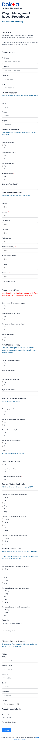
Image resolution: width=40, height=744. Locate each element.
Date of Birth (6, 75)
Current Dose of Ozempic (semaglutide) (14, 535)
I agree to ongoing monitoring (11, 476)
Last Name (5, 67)
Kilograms (5, 120)
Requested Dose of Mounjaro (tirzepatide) (15, 566)
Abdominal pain (7, 238)
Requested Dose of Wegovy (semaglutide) (15, 588)
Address (4, 654)
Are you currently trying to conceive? (13, 419)
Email (3, 84)
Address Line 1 (7, 657)
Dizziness (5, 273)
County (4, 683)
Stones (4, 103)
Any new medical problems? (11, 360)
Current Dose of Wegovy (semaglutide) (14, 516)
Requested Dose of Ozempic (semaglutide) (16, 607)
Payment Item (6, 715)
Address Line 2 (7, 665)
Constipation (6, 220)
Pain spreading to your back (11, 313)
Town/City (5, 674)
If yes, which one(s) (8, 370)
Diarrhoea (5, 229)
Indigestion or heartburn (9, 255)
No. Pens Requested (8, 631)
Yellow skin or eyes (8, 334)
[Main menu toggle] (36, 6)
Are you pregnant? (8, 409)
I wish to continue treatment (11, 461)
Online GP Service (12, 8)
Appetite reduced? (8, 142)
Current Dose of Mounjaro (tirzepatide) (14, 494)
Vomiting (4, 212)
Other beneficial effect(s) (10, 184)
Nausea (4, 203)
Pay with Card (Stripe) (9, 722)
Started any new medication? (11, 379)
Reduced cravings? (8, 163)
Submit (6, 730)
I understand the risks (9, 469)
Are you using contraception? (11, 440)
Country (4, 700)
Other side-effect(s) (8, 281)
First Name (5, 58)
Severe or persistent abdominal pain (13, 303)
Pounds (4, 112)
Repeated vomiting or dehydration (13, 324)
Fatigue (4, 264)
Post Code (5, 691)
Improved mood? (7, 173)
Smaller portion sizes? (9, 153)
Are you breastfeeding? (9, 430)
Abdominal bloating (8, 247)
